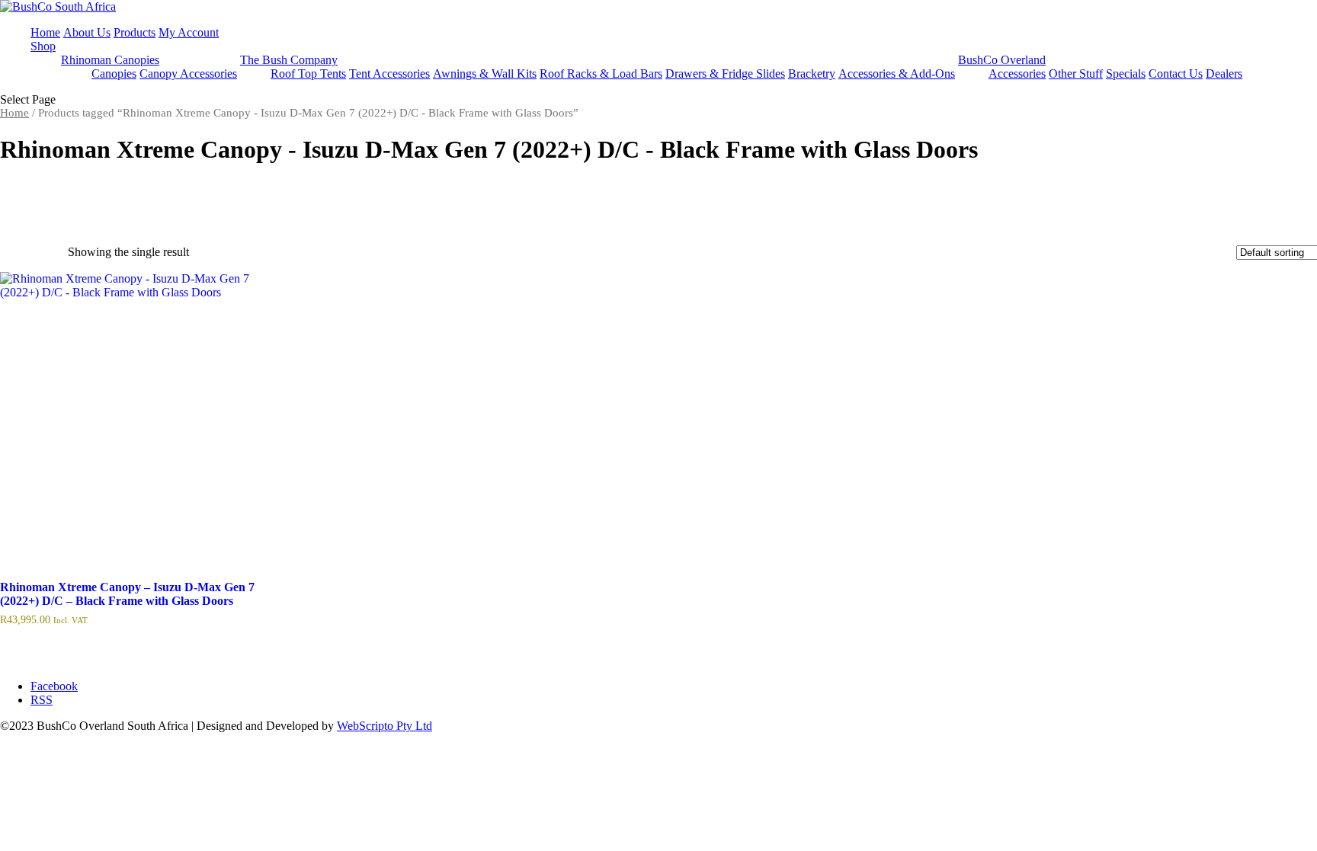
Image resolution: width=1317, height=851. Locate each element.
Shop (43, 46)
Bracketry (811, 73)
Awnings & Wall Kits (485, 73)
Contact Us (1176, 73)
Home (45, 32)
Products (134, 32)
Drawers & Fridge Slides (725, 73)
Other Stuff (1076, 73)
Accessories (1017, 73)
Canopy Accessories (188, 73)
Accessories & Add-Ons (896, 73)
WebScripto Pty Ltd (384, 725)
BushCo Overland (1002, 59)
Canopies (113, 73)
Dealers (1224, 73)
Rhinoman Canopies (110, 59)
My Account (189, 32)
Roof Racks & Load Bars (601, 73)
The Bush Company (289, 59)
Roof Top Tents (308, 73)
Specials (1126, 73)
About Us (87, 32)
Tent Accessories (389, 73)
